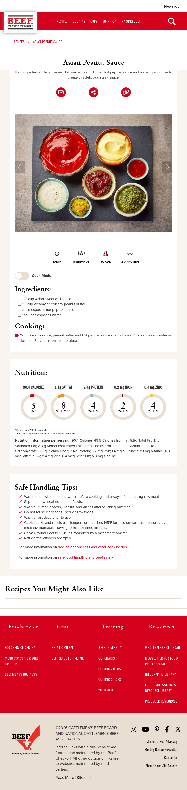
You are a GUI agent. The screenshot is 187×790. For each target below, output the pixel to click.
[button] (20, 173)
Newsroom (173, 6)
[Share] (93, 92)
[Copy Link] (126, 92)
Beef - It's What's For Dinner (20, 22)
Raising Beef (131, 21)
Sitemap (84, 777)
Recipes (62, 21)
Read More (65, 777)
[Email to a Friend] (61, 92)
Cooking (79, 21)
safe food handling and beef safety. (85, 557)
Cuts (93, 21)
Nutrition (109, 21)
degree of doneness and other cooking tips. (93, 547)
